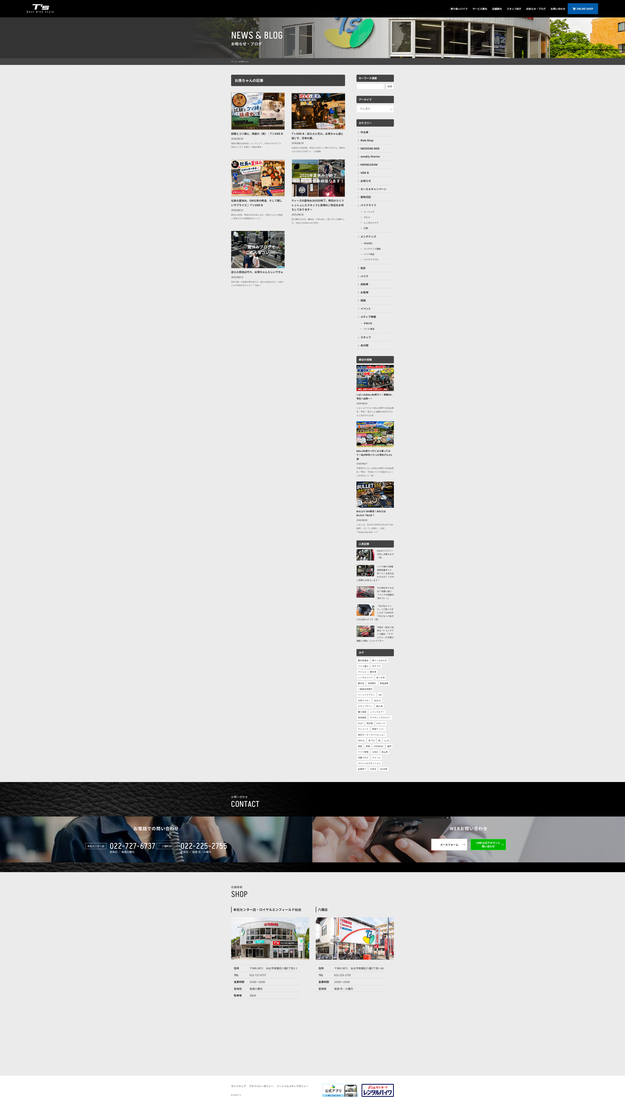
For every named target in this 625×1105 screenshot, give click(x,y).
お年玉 (373, 768)
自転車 (364, 284)
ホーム (234, 61)
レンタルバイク (371, 222)
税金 (360, 746)
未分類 (364, 345)
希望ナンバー (378, 728)
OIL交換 (383, 768)
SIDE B (365, 173)
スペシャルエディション (369, 763)
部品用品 (368, 243)
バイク (364, 276)
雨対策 (370, 723)
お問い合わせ (558, 8)
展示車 (373, 671)
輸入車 (379, 706)
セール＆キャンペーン (373, 189)
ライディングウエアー (380, 717)
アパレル (362, 671)
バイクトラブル (371, 259)
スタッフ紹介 (514, 8)
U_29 (386, 740)
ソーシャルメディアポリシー (292, 1086)
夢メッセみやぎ (379, 660)
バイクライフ (368, 205)
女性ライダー (364, 700)
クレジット (363, 728)
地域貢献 (362, 717)
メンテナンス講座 (372, 248)
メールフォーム (449, 844)
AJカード (380, 723)
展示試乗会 (363, 660)
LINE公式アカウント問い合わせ (488, 844)
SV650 (375, 751)
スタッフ (366, 337)
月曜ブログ (363, 757)
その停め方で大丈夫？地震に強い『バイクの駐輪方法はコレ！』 (385, 592)
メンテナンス (368, 236)
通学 (389, 746)
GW (380, 694)
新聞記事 (368, 323)
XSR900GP (378, 746)
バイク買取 (363, 751)
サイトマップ (238, 1086)
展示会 (361, 683)
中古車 (364, 132)
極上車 (385, 751)
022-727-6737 (132, 846)
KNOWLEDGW (369, 164)
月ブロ (371, 740)
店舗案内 (497, 8)
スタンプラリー (365, 706)
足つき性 (380, 677)
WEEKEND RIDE (370, 148)
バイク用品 (369, 254)
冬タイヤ (376, 666)
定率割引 (372, 683)
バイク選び (363, 666)
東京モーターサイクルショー (371, 734)
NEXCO (377, 700)
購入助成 (362, 711)
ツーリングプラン (366, 694)
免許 (363, 268)
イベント (366, 308)
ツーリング (369, 211)
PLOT (360, 723)
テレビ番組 (369, 328)
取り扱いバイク (459, 8)
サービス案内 (479, 8)
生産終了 (362, 768)
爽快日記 (366, 197)
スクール (376, 757)
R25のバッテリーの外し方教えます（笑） (385, 554)
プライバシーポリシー (261, 1086)
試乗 (366, 228)
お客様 (364, 292)
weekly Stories (370, 156)
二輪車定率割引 (365, 689)
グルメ (367, 217)
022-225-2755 (204, 846)
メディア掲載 (368, 317)
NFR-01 (361, 740)
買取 (368, 746)
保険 (363, 300)
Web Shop (367, 140)
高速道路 (384, 683)
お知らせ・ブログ (536, 8)
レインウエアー (377, 711)
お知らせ (366, 181)
